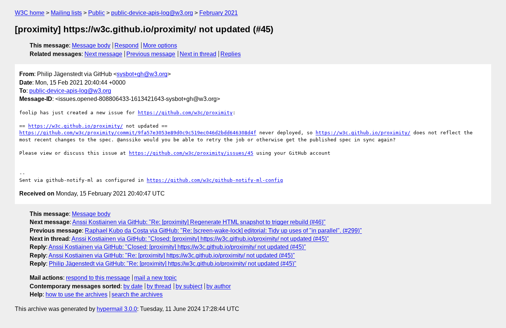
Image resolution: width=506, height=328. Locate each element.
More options (160, 45)
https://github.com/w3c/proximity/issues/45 (191, 153)
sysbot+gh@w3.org (142, 74)
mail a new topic (155, 278)
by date (133, 286)
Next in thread (198, 54)
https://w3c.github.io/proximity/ (75, 126)
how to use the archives (76, 294)
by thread (159, 286)
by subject (189, 286)
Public (96, 13)
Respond (126, 45)
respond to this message (98, 278)
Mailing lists (66, 13)
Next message (103, 54)
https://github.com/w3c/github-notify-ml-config (215, 180)
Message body (91, 45)
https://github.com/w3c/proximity (185, 112)
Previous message (150, 54)
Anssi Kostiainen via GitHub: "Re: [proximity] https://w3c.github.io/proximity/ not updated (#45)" (172, 255)
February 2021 (218, 13)
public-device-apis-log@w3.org (152, 13)
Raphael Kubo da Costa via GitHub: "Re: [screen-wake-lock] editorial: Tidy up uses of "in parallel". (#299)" (223, 230)
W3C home (29, 13)
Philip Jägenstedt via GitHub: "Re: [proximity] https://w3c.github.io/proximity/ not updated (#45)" (172, 263)
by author (218, 286)
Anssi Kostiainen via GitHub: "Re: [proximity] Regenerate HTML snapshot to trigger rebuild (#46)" (199, 222)
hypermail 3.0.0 (117, 309)
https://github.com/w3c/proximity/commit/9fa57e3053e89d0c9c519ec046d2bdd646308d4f (137, 132)
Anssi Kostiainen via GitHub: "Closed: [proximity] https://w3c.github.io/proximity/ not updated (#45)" (200, 239)
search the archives (137, 294)
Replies (230, 54)
